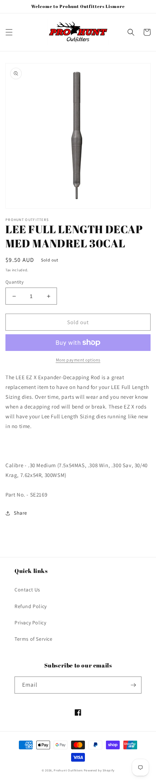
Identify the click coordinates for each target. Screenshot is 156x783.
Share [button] (20, 513)
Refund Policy (31, 606)
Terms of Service (34, 639)
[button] (9, 32)
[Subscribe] (133, 685)
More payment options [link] (78, 360)
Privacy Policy (30, 622)
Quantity (14, 282)
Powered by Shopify (99, 770)
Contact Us (27, 589)
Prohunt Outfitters (68, 770)
